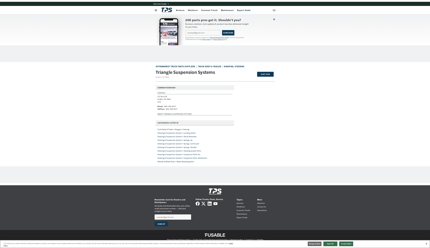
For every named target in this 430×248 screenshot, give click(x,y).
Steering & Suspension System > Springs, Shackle (177, 147)
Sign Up (161, 224)
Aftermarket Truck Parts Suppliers (175, 66)
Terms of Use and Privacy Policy (219, 37)
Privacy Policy (206, 39)
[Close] (426, 243)
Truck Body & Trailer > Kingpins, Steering (173, 129)
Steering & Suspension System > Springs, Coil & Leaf (178, 143)
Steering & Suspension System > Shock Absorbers (177, 136)
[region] (215, 244)
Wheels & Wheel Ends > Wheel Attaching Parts (175, 161)
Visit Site (265, 74)
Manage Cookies (236, 239)
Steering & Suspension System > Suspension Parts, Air (178, 154)
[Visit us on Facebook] (198, 203)
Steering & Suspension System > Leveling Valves (176, 133)
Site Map (260, 239)
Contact (161, 93)
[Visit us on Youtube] (215, 203)
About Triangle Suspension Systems (174, 114)
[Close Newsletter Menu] (274, 19)
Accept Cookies (346, 244)
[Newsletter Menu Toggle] (274, 10)
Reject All (330, 244)
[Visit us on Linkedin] (210, 203)
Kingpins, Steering (234, 66)
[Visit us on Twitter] (203, 203)
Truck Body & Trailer (209, 66)
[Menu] (156, 10)
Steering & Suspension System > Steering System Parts (179, 151)
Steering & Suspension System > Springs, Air (175, 140)
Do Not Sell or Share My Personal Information (210, 239)
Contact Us (250, 239)
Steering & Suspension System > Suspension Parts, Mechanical (182, 158)
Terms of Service (218, 39)
